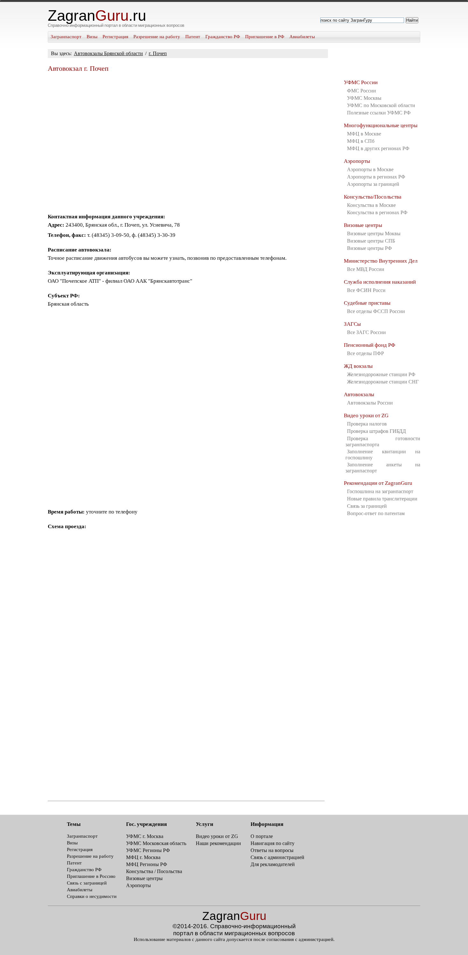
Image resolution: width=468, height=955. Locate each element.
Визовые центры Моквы (374, 233)
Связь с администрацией (277, 857)
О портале (262, 836)
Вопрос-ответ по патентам (376, 513)
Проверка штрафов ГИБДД (376, 431)
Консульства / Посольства (154, 871)
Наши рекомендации (218, 843)
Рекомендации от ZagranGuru (378, 483)
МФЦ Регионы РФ (146, 864)
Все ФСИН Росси (366, 290)
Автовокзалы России (370, 402)
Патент (192, 36)
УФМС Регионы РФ (148, 850)
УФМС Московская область (156, 843)
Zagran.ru (97, 15)
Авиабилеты (302, 36)
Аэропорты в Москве (370, 169)
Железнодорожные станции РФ (381, 374)
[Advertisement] (186, 140)
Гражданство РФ (222, 36)
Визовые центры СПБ (371, 241)
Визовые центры (363, 225)
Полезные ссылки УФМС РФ (379, 112)
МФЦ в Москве (364, 133)
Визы (92, 36)
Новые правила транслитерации (382, 498)
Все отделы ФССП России (376, 311)
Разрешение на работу (156, 36)
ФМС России (361, 90)
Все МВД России (365, 269)
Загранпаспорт (66, 36)
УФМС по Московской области (381, 105)
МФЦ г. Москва (143, 857)
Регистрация (115, 36)
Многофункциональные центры (380, 125)
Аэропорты (357, 161)
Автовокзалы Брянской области (108, 53)
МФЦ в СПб (360, 141)
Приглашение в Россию (91, 876)
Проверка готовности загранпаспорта (382, 441)
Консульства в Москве (371, 205)
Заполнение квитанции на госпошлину (382, 454)
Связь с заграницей (87, 883)
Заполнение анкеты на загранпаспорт (382, 467)
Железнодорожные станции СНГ (383, 381)
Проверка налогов (367, 423)
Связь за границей (367, 506)
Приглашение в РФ (264, 36)
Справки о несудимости (92, 896)
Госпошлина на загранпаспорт (380, 491)
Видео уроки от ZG (366, 415)
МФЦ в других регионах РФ (378, 148)
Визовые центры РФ (369, 248)
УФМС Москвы (364, 98)
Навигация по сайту (272, 843)
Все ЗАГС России (366, 332)
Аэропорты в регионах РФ (376, 176)
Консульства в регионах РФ (377, 212)
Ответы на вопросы (272, 850)
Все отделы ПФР (365, 353)
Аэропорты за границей (373, 184)
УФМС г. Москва (144, 836)
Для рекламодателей (273, 864)
